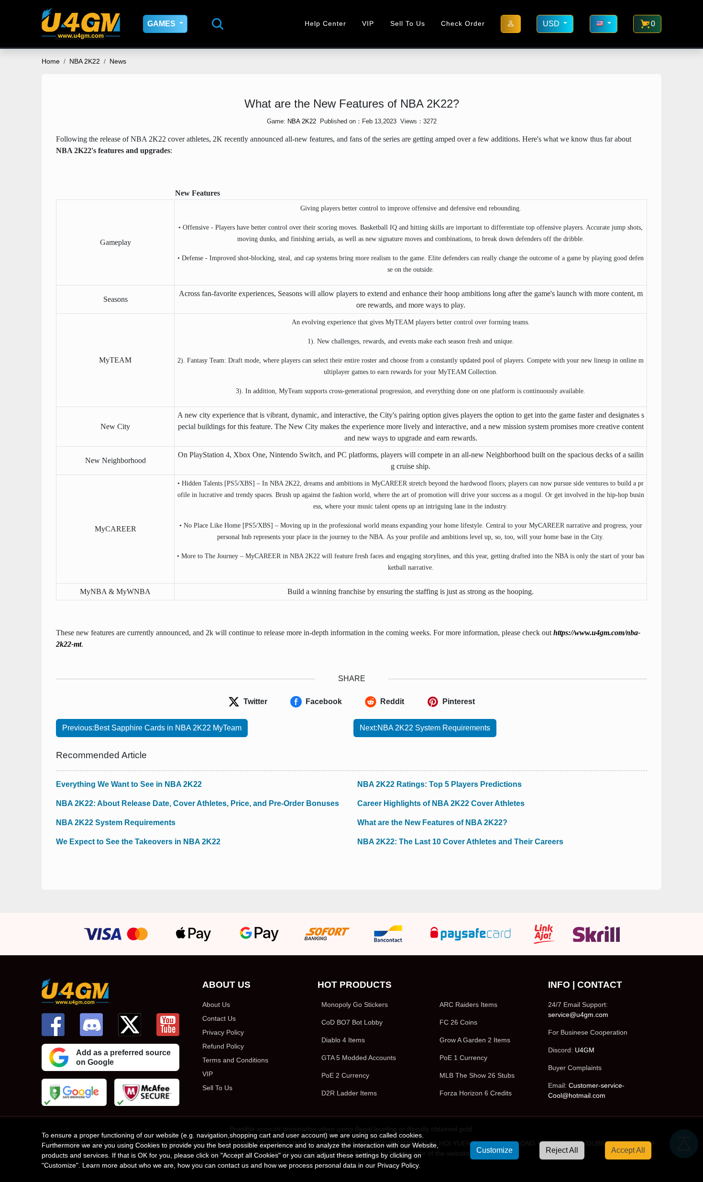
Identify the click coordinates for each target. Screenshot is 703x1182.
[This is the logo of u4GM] (81, 24)
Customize (494, 1150)
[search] (217, 24)
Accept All (628, 1150)
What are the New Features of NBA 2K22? (432, 822)
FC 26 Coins (458, 1022)
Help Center (325, 23)
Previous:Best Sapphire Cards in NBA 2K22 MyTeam (152, 728)
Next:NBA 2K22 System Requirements (425, 728)
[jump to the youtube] (167, 1024)
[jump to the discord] (91, 1024)
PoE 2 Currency (345, 1075)
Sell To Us (407, 23)
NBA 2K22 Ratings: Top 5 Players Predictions (439, 784)
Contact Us (219, 1018)
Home (51, 61)
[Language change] (603, 24)
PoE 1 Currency (463, 1057)
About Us (216, 1004)
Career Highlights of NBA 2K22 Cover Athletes (441, 803)
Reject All (562, 1150)
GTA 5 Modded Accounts (358, 1057)
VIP (368, 23)
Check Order (463, 23)
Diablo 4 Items (343, 1040)
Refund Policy (223, 1046)
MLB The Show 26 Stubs (477, 1075)
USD (552, 24)
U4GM (584, 1050)
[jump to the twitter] (129, 1024)
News (118, 61)
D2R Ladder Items (349, 1093)
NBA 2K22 (84, 61)
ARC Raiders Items (468, 1004)
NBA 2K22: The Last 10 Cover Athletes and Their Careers (460, 842)
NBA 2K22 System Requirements (116, 822)
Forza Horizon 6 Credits (475, 1093)
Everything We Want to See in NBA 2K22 (129, 784)
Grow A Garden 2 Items (474, 1040)
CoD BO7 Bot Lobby (352, 1022)
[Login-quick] (511, 24)
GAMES (162, 24)
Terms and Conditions (235, 1060)
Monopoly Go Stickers (354, 1004)
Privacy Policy (223, 1032)
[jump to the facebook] (53, 1024)
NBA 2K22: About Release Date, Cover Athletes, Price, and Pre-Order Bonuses (197, 803)
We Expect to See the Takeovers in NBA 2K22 (138, 842)
